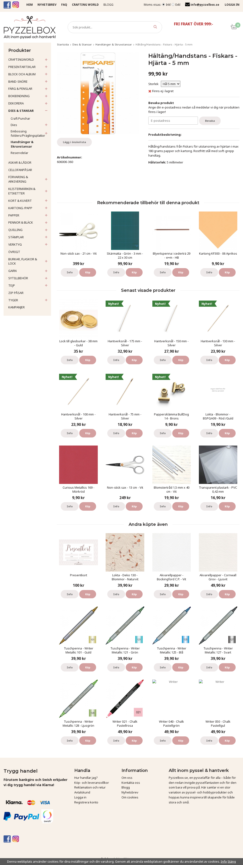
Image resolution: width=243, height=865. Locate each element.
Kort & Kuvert (20, 200)
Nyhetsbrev (130, 792)
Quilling (15, 230)
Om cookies (130, 797)
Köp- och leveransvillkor (91, 782)
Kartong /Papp (20, 208)
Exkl (177, 5)
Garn (12, 271)
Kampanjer (16, 307)
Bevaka (210, 120)
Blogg (108, 5)
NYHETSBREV (46, 5)
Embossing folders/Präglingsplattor (28, 133)
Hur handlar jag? (86, 777)
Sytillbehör (18, 278)
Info (70, 272)
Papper (13, 215)
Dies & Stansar (21, 110)
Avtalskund (82, 792)
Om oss (127, 777)
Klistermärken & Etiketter (21, 191)
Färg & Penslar (20, 88)
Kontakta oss (131, 782)
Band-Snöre (18, 81)
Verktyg (15, 244)
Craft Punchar (20, 118)
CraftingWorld (21, 59)
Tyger (13, 300)
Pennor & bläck (20, 222)
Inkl (168, 5)
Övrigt (14, 252)
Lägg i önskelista (74, 142)
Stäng (232, 861)
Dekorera (16, 103)
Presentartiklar (22, 67)
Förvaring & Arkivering (18, 179)
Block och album (22, 74)
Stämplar (16, 237)
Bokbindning (19, 96)
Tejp (11, 285)
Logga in (80, 797)
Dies (14, 125)
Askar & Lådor (19, 162)
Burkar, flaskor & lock (22, 261)
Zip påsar (15, 293)
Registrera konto (86, 802)
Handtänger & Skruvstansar (22, 144)
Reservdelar (19, 153)
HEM (29, 5)
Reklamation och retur (90, 787)
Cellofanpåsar (20, 170)
